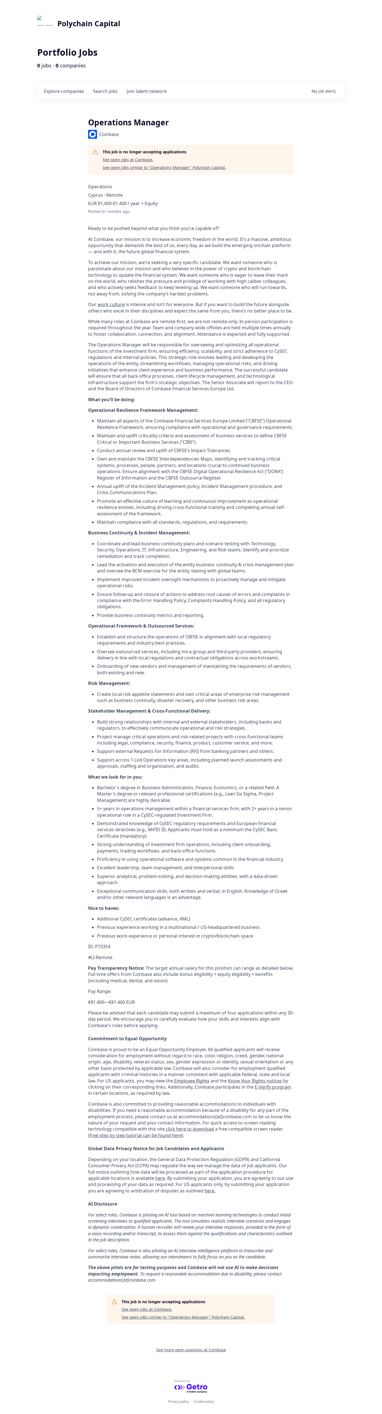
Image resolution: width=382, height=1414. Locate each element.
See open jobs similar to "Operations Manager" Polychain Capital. (164, 167)
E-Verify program (273, 1087)
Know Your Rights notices (255, 1081)
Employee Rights (191, 1081)
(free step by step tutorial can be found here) (135, 1135)
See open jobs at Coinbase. (128, 159)
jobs (105, 91)
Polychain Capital (88, 23)
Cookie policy (204, 1401)
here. (209, 1191)
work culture (111, 304)
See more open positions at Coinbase (191, 1349)
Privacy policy (178, 1401)
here (160, 1178)
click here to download (189, 1129)
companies (64, 91)
